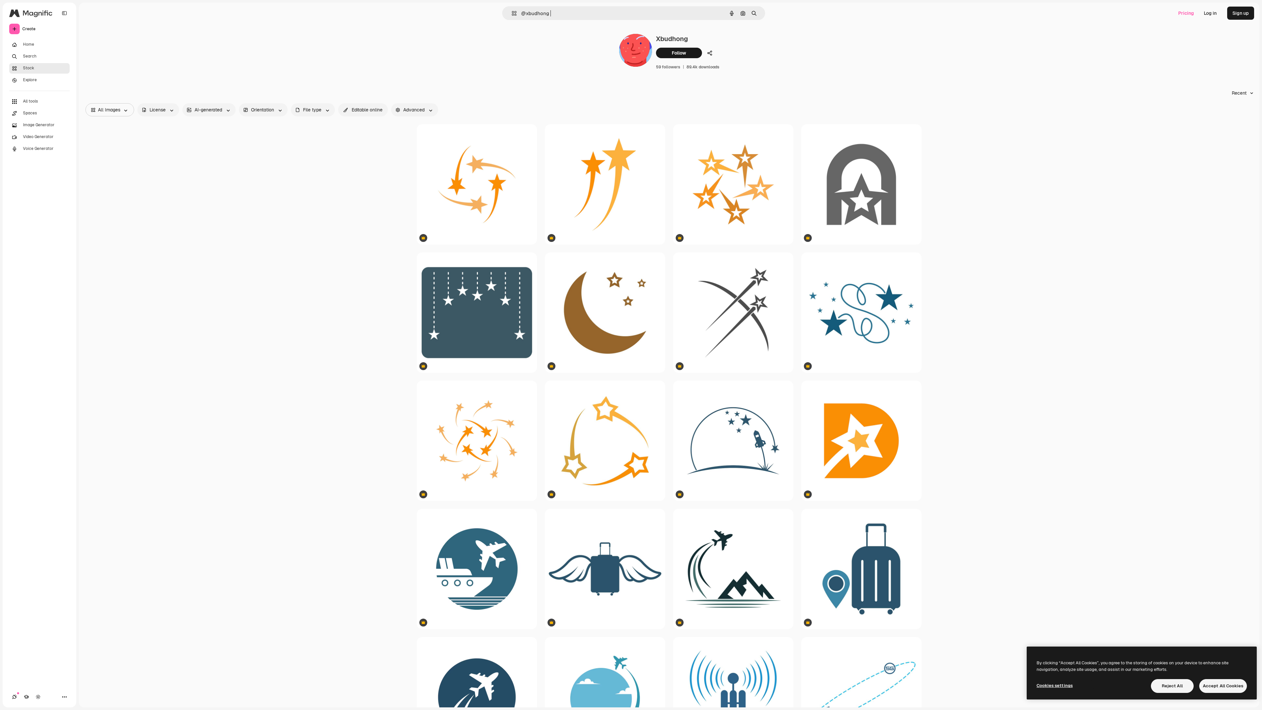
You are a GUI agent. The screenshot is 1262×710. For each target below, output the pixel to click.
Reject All (1172, 686)
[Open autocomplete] (511, 13)
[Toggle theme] (38, 697)
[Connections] (14, 697)
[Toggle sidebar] (64, 13)
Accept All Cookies (1223, 686)
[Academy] (26, 697)
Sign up (1240, 13)
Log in (1210, 13)
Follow (679, 53)
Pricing (1186, 13)
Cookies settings (1055, 685)
